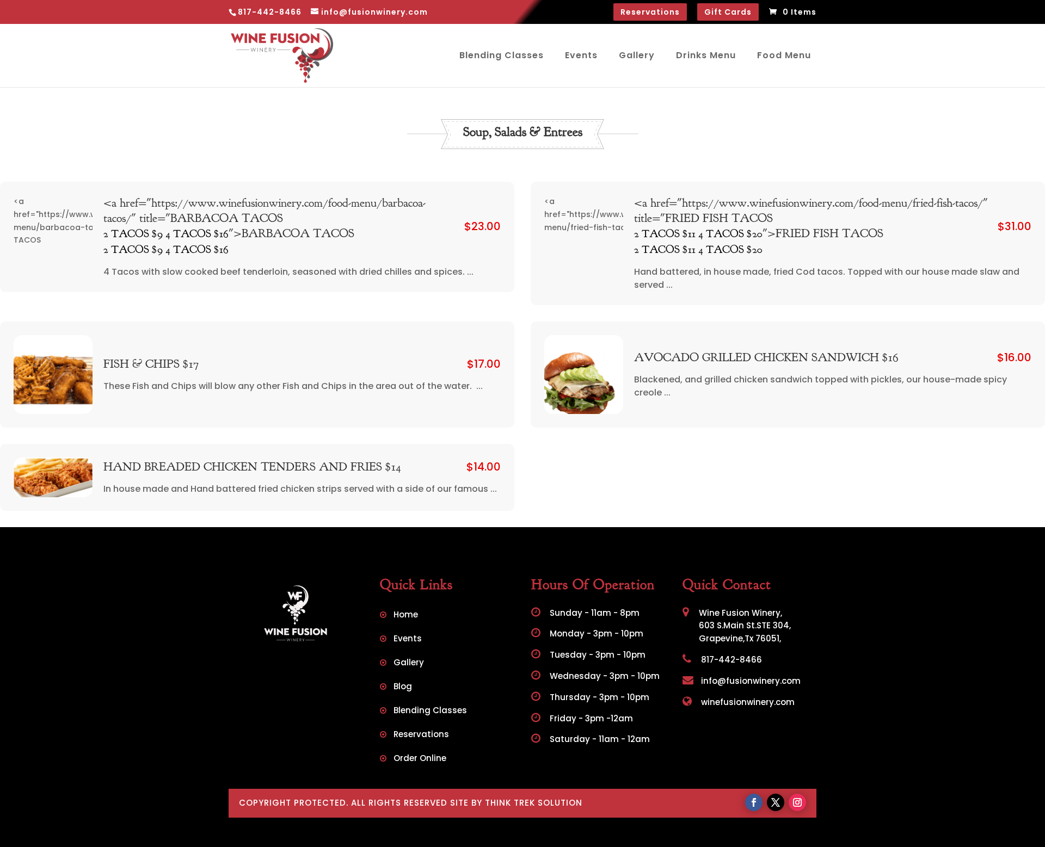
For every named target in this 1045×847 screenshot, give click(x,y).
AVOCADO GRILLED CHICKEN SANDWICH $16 (766, 357)
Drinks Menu (706, 55)
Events (581, 55)
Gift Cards (728, 12)
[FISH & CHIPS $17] (53, 374)
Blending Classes (501, 55)
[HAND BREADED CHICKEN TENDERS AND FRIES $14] (53, 477)
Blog (403, 687)
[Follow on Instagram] (797, 802)
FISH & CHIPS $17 (151, 364)
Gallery (637, 55)
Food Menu (784, 55)
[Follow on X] (775, 802)
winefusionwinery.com (747, 702)
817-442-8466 (730, 659)
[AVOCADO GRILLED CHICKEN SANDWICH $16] (583, 374)
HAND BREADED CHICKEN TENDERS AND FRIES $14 (252, 466)
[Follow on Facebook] (754, 802)
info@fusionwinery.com (750, 681)
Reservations (650, 12)
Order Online (420, 759)
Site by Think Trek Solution (516, 802)
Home (406, 615)
